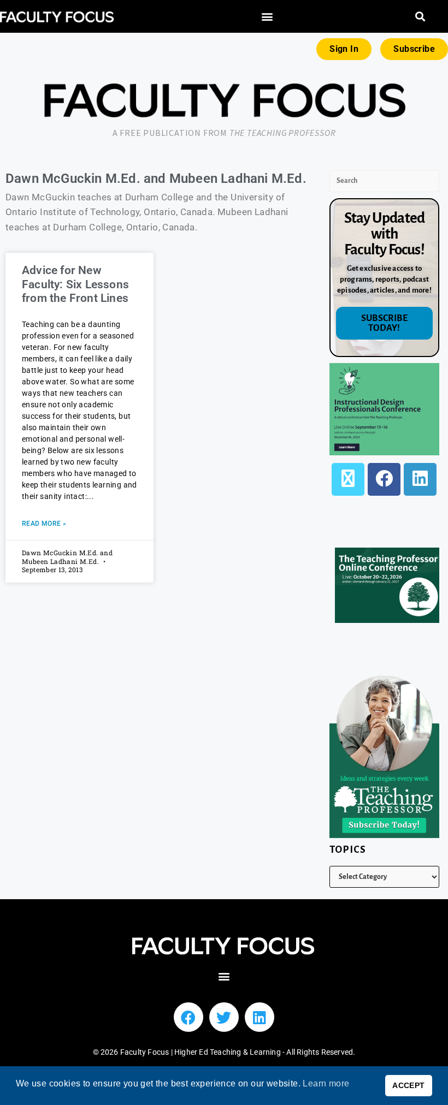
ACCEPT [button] (408, 1085)
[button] (267, 17)
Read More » (44, 523)
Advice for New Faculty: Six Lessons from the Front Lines (75, 284)
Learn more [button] (326, 1083)
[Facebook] (384, 479)
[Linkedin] (259, 1017)
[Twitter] (224, 1017)
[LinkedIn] (420, 479)
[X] (348, 479)
